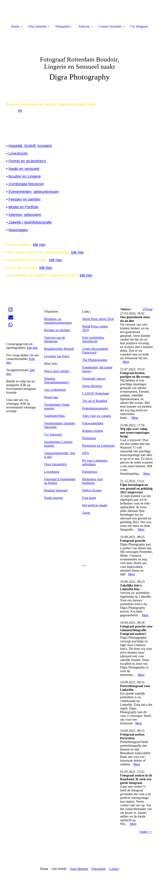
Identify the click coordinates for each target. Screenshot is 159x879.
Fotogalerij (99, 869)
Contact (114, 869)
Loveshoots (18, 153)
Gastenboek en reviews (21, 336)
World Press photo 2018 (98, 319)
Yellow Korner (92, 490)
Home (15, 26)
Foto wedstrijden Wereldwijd (93, 339)
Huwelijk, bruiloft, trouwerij (30, 146)
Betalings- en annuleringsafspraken (58, 320)
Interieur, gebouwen (24, 215)
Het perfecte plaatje (94, 505)
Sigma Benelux (92, 386)
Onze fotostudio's (55, 464)
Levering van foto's (56, 356)
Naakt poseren (53, 498)
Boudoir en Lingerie (24, 176)
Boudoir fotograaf (55, 490)
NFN (85, 453)
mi (20, 110)
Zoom (86, 512)
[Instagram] (10, 309)
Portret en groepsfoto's (27, 161)
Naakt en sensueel (23, 169)
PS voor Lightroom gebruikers (94, 462)
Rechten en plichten (57, 330)
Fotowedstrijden (92, 423)
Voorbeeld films (54, 416)
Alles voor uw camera (96, 416)
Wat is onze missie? (57, 371)
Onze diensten (79, 869)
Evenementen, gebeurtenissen (33, 192)
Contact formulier (110, 26)
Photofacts (89, 438)
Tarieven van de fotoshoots (54, 339)
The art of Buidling (94, 401)
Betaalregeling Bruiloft (59, 348)
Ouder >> (146, 831)
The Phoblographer (94, 360)
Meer (126, 362)
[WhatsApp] (10, 325)
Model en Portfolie (23, 207)
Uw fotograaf (53, 434)
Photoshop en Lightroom (98, 445)
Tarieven (84, 26)
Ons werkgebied (55, 389)
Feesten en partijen (24, 199)
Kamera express (92, 430)
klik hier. (56, 260)
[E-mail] (10, 317)
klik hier (39, 245)
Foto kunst (89, 498)
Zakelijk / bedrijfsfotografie (30, 222)
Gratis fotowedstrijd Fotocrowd (95, 350)
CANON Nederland (95, 393)
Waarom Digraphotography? (57, 380)
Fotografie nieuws (94, 378)
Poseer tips (51, 397)
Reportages (18, 230)
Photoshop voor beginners (92, 481)
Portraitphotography (95, 408)
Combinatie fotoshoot (26, 184)
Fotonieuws (90, 471)
